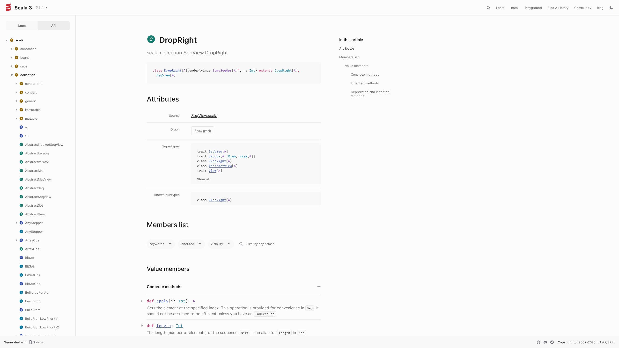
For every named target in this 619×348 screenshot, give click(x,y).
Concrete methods (365, 74)
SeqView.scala (204, 115)
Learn (500, 8)
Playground (533, 8)
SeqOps (214, 156)
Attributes (346, 48)
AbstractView (220, 166)
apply (162, 301)
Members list (349, 57)
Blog (600, 8)
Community (582, 8)
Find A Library (558, 8)
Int (252, 70)
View (232, 156)
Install (514, 8)
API (53, 26)
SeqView (163, 75)
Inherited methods (365, 83)
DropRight (173, 70)
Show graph (202, 131)
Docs (22, 26)
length (163, 325)
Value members (356, 66)
